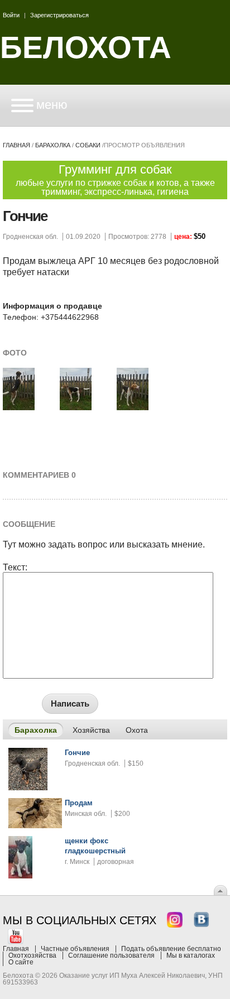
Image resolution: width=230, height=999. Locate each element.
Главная (16, 145)
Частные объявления (75, 949)
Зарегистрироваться (59, 15)
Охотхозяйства (32, 955)
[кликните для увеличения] (19, 408)
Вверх (220, 890)
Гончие (77, 752)
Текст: (15, 567)
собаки (87, 145)
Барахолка (52, 145)
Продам (79, 803)
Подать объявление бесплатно (171, 949)
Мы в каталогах (190, 955)
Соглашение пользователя (111, 955)
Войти (11, 15)
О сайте (20, 962)
